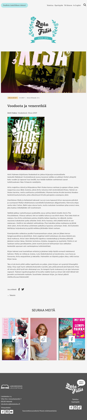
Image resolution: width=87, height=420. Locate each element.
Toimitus (50, 5)
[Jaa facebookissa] (18, 289)
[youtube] (11, 412)
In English (77, 5)
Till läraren (68, 5)
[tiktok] (79, 407)
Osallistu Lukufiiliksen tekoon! (14, 5)
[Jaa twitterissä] (22, 289)
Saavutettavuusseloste (30, 410)
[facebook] (72, 339)
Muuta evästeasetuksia (48, 410)
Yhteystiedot (6, 407)
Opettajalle (59, 5)
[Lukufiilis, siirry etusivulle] (43, 29)
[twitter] (43, 339)
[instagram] (15, 339)
